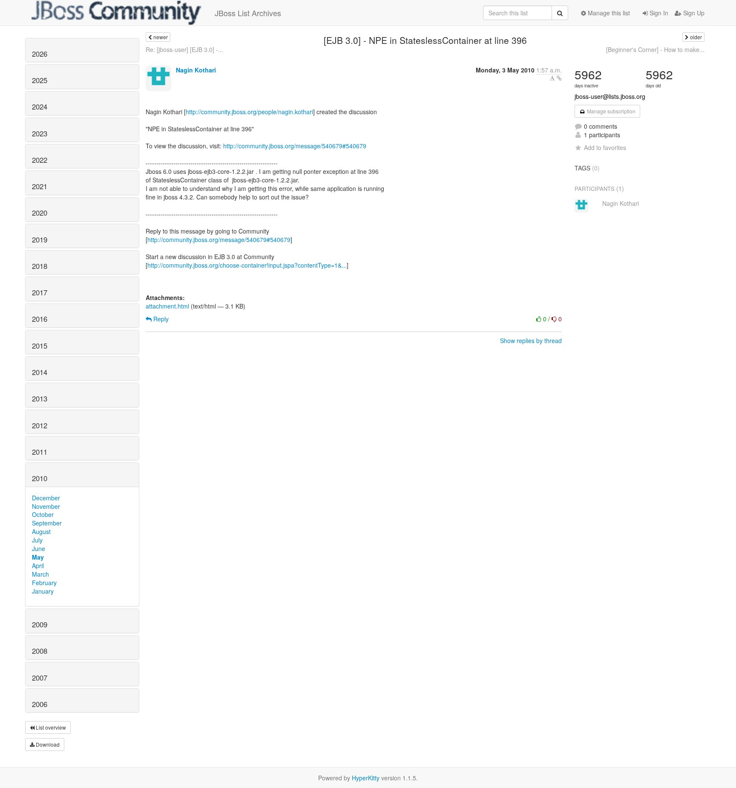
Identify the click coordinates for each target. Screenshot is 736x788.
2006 (39, 704)
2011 (39, 452)
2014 (39, 372)
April (38, 565)
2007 (39, 678)
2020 (39, 213)
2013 (39, 398)
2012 (39, 425)
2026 (39, 54)
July (37, 540)
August (41, 531)
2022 (39, 160)
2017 (39, 292)
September (47, 523)
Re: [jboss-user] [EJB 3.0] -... (184, 49)
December (46, 498)
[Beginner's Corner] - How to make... (655, 49)
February (44, 582)
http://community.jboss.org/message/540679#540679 (294, 145)
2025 (39, 80)
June (38, 548)
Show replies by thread (531, 340)
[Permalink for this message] (559, 78)
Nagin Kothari (196, 70)
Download (47, 744)
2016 (39, 319)
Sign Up (692, 13)
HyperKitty (366, 778)
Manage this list (608, 13)
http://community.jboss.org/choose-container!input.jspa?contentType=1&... (247, 265)
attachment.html (167, 306)
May (38, 557)
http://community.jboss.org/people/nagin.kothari (249, 111)
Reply (160, 319)
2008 (39, 651)
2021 (39, 186)
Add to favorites (605, 147)
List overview (50, 727)
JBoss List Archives (248, 12)
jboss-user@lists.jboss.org (610, 96)
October (43, 514)
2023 (39, 133)
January (43, 591)
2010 (39, 478)
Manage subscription (610, 111)
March (40, 574)
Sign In (658, 13)
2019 (39, 239)
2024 (39, 106)
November (46, 506)
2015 (39, 346)
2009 (39, 624)
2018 (39, 266)
